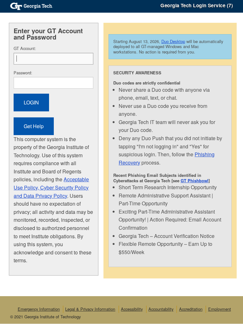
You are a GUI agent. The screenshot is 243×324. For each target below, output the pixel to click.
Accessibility (132, 309)
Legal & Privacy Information (90, 309)
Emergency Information (39, 309)
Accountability (160, 309)
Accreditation (190, 309)
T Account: (25, 48)
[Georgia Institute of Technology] (31, 5)
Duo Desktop (173, 41)
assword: (23, 73)
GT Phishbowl (195, 181)
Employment (219, 309)
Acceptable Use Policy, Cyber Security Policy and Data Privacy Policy (51, 187)
